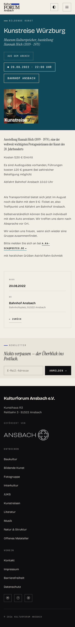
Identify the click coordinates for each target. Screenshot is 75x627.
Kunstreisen (12, 503)
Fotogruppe (12, 477)
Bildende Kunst (14, 468)
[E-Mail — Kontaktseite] (8, 598)
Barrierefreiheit (14, 578)
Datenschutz (12, 587)
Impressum (11, 569)
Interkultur (11, 485)
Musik (8, 521)
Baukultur (10, 459)
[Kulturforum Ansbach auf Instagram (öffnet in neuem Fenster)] (28, 598)
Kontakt (9, 560)
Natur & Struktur (15, 529)
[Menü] (67, 7)
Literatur (10, 512)
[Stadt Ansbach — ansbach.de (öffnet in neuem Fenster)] (37, 435)
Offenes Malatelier (16, 538)
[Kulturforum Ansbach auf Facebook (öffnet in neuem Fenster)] (18, 598)
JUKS (7, 494)
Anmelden (58, 370)
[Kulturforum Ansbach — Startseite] (12, 7)
